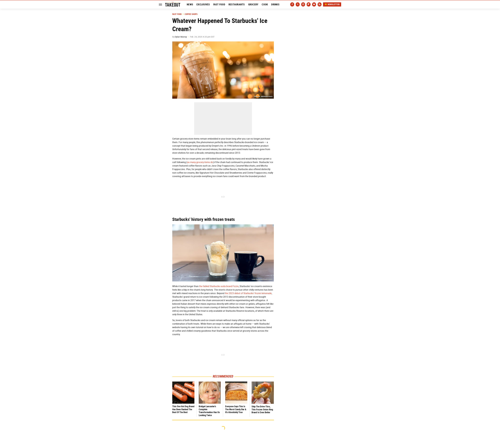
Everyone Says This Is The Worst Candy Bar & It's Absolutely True (235, 409)
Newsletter (334, 4)
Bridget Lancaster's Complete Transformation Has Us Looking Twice (209, 411)
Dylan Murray (181, 37)
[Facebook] (292, 4)
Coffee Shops (191, 14)
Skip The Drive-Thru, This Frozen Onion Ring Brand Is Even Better (262, 409)
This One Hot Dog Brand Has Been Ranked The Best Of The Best (183, 409)
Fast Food (219, 4)
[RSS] (319, 4)
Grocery (253, 4)
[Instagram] (303, 4)
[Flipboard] (309, 4)
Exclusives (203, 4)
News (190, 4)
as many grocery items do (200, 162)
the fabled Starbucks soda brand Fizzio (219, 286)
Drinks (275, 4)
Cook (265, 4)
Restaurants (237, 4)
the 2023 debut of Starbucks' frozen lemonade (248, 293)
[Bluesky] (314, 4)
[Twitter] (298, 4)
